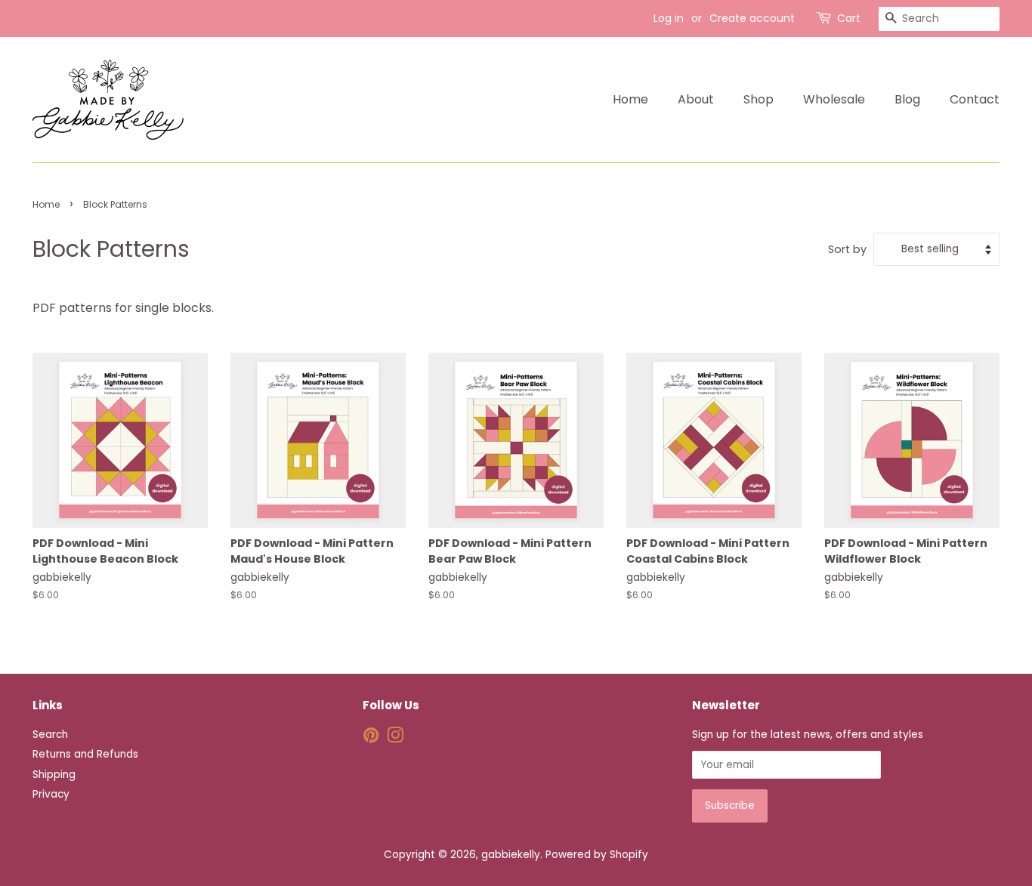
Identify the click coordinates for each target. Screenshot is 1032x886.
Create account (752, 18)
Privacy (51, 794)
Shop (758, 99)
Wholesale (834, 99)
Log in (668, 18)
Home (630, 99)
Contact (975, 99)
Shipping (54, 774)
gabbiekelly (510, 854)
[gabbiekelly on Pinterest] (371, 738)
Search (50, 734)
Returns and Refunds (85, 754)
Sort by (847, 249)
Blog (907, 99)
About (696, 99)
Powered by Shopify (596, 854)
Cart (849, 18)
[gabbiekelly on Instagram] (395, 738)
